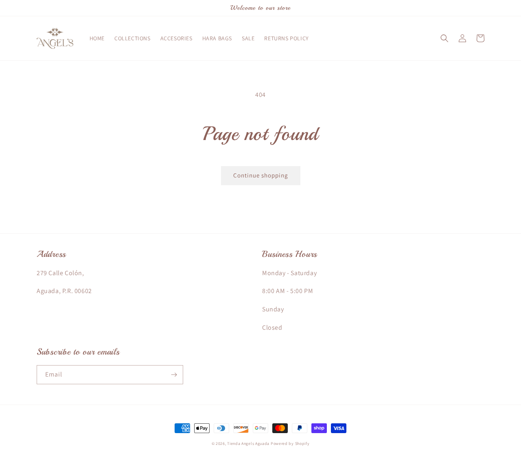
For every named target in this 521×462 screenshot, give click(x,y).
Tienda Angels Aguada (248, 443)
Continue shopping (260, 175)
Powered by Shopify (290, 443)
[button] (444, 38)
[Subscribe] (174, 374)
